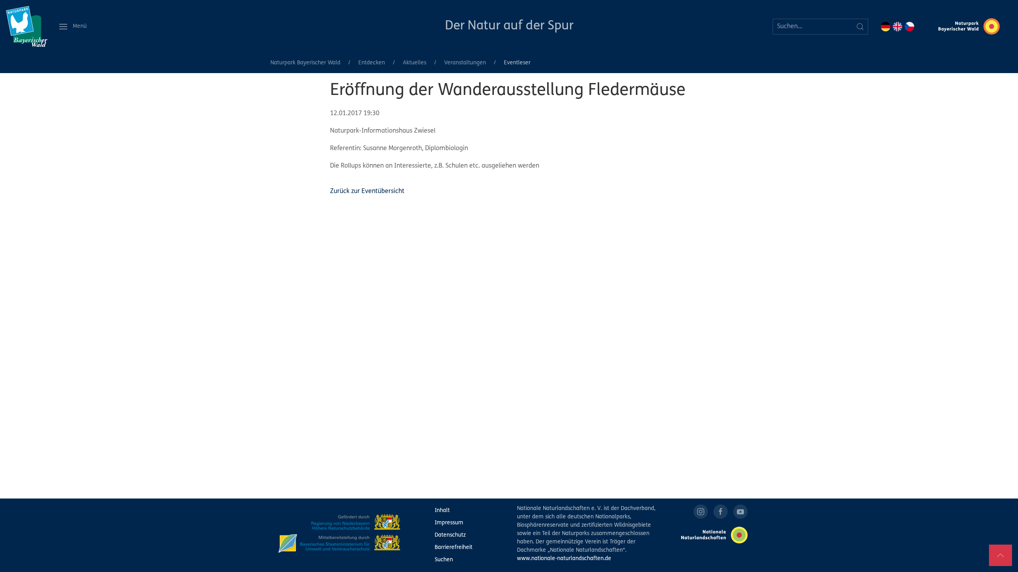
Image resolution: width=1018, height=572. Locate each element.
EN (897, 26)
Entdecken (371, 63)
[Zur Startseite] (26, 26)
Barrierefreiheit (453, 548)
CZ (909, 26)
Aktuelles (414, 63)
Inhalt (442, 511)
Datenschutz (450, 535)
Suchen (444, 560)
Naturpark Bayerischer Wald (305, 63)
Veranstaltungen (465, 63)
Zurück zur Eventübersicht (367, 191)
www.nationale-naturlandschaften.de (564, 559)
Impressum (449, 523)
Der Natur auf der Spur (509, 26)
